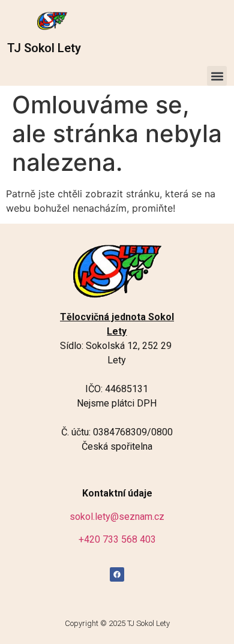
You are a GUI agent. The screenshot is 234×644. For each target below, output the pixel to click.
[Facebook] (117, 574)
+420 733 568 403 (117, 539)
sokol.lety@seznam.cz (117, 516)
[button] (217, 76)
